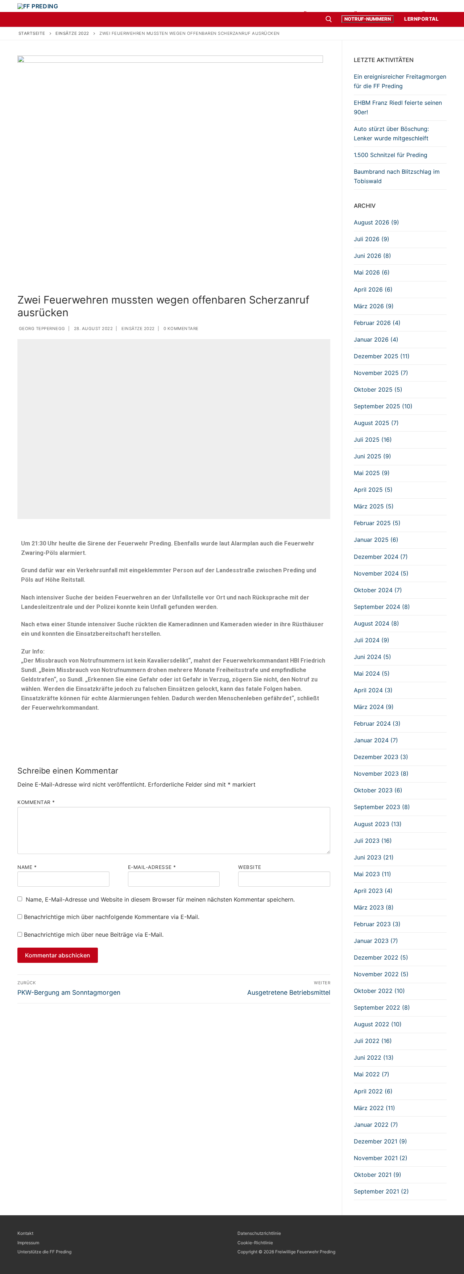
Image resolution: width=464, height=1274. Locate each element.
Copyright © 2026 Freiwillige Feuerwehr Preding (286, 1251)
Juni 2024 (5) (372, 656)
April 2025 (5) (373, 489)
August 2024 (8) (376, 623)
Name (27, 867)
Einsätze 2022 (137, 328)
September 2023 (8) (382, 807)
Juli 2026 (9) (371, 239)
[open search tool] (329, 19)
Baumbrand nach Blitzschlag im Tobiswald (397, 176)
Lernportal (421, 19)
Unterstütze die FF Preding (44, 1251)
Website (249, 867)
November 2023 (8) (381, 773)
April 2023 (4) (373, 890)
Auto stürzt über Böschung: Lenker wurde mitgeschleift (391, 133)
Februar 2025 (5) (377, 523)
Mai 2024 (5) (372, 673)
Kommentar (36, 802)
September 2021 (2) (381, 1191)
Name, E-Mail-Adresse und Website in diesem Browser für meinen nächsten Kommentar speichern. (160, 899)
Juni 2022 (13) (374, 1057)
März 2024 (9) (374, 706)
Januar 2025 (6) (376, 539)
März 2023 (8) (374, 907)
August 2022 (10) (378, 1024)
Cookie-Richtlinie (255, 1242)
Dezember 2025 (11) (382, 356)
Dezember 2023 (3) (381, 756)
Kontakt (25, 1233)
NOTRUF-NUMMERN (367, 19)
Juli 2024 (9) (371, 640)
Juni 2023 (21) (374, 857)
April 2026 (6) (373, 289)
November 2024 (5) (381, 573)
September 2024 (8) (382, 606)
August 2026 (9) (376, 222)
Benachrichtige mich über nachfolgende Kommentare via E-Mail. (111, 916)
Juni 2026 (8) (372, 255)
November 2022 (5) (381, 974)
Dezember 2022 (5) (381, 957)
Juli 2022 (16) (373, 1040)
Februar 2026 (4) (377, 322)
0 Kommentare (180, 328)
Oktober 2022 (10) (379, 990)
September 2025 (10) (383, 406)
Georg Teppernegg (41, 328)
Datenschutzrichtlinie (259, 1233)
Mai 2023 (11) (372, 874)
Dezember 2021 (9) (380, 1141)
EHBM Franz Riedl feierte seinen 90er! (398, 107)
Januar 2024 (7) (376, 740)
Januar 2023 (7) (376, 940)
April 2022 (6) (373, 1091)
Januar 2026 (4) (376, 339)
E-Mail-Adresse (152, 867)
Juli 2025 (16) (373, 439)
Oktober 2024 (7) (378, 590)
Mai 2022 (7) (371, 1074)
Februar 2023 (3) (377, 924)
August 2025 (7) (376, 422)
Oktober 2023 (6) (378, 790)
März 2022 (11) (374, 1108)
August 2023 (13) (378, 824)
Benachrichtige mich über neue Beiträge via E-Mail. (93, 934)
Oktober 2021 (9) (377, 1174)
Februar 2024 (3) (377, 723)
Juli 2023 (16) (373, 840)
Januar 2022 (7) (376, 1124)
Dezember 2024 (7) (381, 556)
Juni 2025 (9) (372, 456)
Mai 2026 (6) (372, 272)
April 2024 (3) (373, 690)
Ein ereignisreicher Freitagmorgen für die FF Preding (400, 81)
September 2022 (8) (382, 1007)
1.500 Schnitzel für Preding (390, 154)
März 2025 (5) (374, 506)
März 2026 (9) (374, 306)
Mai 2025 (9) (372, 473)
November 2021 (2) (380, 1158)
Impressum (28, 1242)
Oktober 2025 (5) (378, 389)
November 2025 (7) (381, 372)
